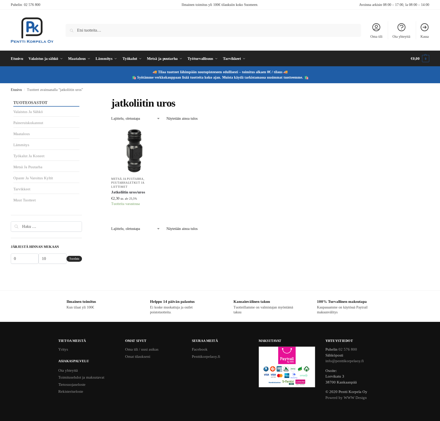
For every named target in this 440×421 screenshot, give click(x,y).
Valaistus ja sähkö (28, 112)
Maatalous (21, 134)
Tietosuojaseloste (72, 384)
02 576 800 (32, 5)
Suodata (74, 258)
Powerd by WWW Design (346, 398)
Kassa (424, 37)
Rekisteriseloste (70, 391)
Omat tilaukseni (137, 356)
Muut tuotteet (24, 200)
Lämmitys (21, 145)
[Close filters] (83, 99)
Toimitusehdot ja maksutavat (81, 377)
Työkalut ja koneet (28, 156)
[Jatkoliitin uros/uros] (134, 150)
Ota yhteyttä (401, 37)
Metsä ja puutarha (127, 178)
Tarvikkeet (21, 189)
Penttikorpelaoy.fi (206, 356)
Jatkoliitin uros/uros (128, 192)
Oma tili (376, 37)
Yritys (63, 349)
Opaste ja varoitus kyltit (33, 178)
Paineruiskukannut (28, 123)
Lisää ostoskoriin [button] (134, 217)
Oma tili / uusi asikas (141, 349)
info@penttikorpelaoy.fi (344, 361)
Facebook (200, 349)
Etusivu (16, 90)
